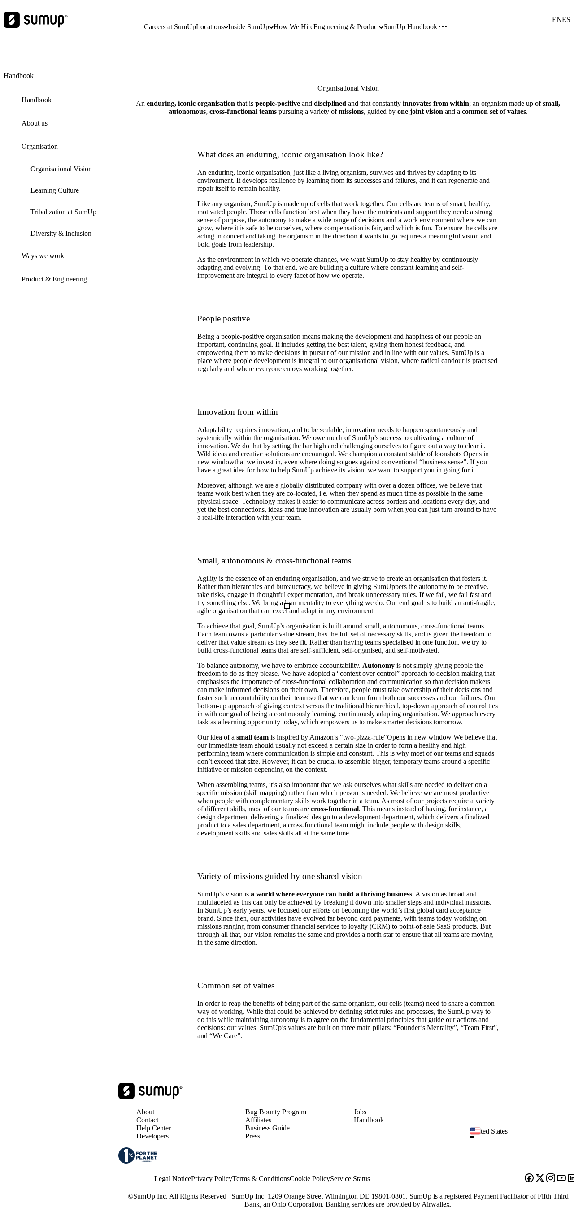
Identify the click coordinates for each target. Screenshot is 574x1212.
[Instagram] (550, 1179)
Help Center (153, 1128)
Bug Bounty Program (275, 1112)
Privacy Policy (211, 1178)
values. (248, 1027)
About (145, 1112)
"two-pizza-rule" (396, 737)
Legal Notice (172, 1178)
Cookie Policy (310, 1178)
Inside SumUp (248, 26)
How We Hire (293, 26)
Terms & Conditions (261, 1178)
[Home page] (150, 1096)
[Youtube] (561, 1179)
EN (557, 19)
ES (566, 19)
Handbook (369, 1120)
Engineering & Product (346, 26)
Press (252, 1136)
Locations (210, 26)
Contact (147, 1120)
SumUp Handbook (410, 26)
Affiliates (258, 1120)
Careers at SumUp (170, 26)
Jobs (360, 1112)
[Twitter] (540, 1179)
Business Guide (267, 1128)
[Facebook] (529, 1179)
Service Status (350, 1178)
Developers (152, 1136)
